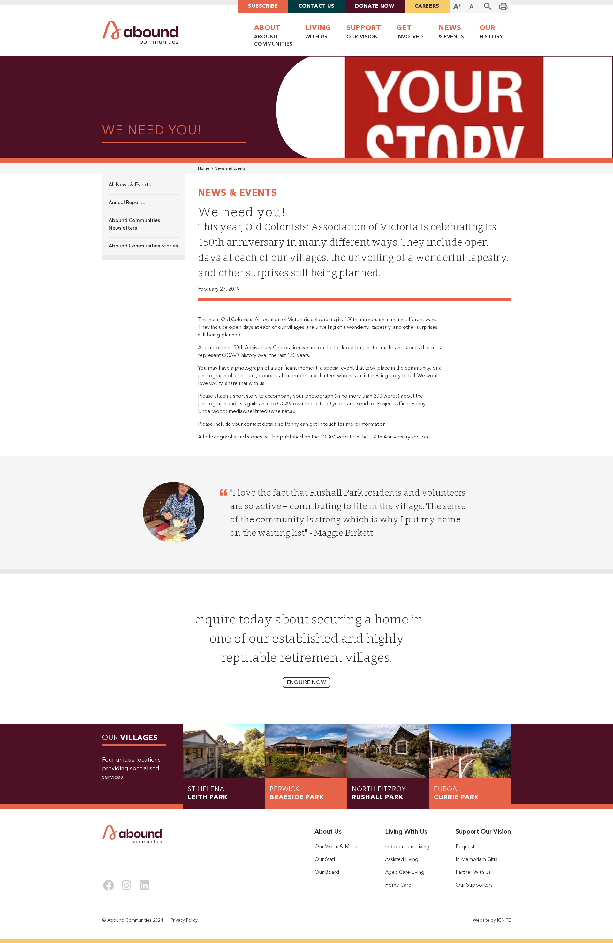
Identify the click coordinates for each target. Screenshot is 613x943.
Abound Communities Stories (143, 246)
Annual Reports (127, 202)
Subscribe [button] (263, 6)
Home (203, 169)
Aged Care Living (404, 872)
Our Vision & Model (337, 847)
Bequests (466, 847)
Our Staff (324, 859)
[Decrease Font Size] (472, 6)
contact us (317, 6)
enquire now (306, 682)
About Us (328, 832)
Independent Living (407, 847)
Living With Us (406, 832)
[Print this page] (503, 6)
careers (427, 6)
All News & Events (130, 185)
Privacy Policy (184, 920)
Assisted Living (401, 859)
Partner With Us (473, 872)
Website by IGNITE (492, 920)
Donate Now (374, 6)
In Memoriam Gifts (476, 859)
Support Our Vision (483, 832)
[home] (140, 32)
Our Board (326, 872)
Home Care (398, 885)
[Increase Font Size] (457, 6)
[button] (488, 6)
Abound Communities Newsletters (134, 224)
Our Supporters (474, 885)
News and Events (230, 169)
